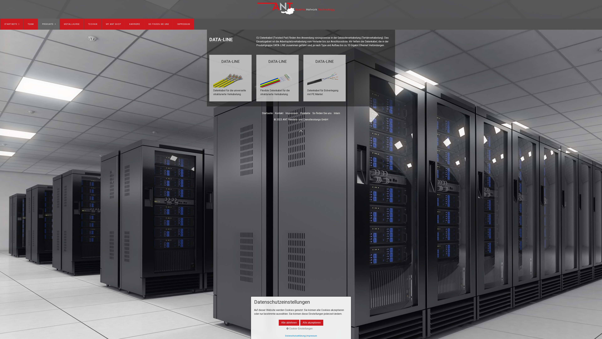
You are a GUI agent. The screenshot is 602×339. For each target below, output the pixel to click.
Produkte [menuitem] (47, 24)
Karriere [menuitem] (134, 24)
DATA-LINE (230, 78)
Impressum (291, 113)
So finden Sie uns (322, 113)
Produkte (305, 113)
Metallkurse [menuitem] (72, 24)
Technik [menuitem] (93, 24)
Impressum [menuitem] (183, 24)
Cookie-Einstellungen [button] (301, 328)
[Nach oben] (301, 131)
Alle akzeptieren (312, 322)
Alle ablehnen (289, 322)
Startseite (267, 113)
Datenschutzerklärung (295, 336)
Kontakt (279, 113)
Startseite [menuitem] (10, 24)
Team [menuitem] (31, 24)
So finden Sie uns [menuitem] (158, 24)
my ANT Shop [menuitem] (113, 24)
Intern (337, 113)
